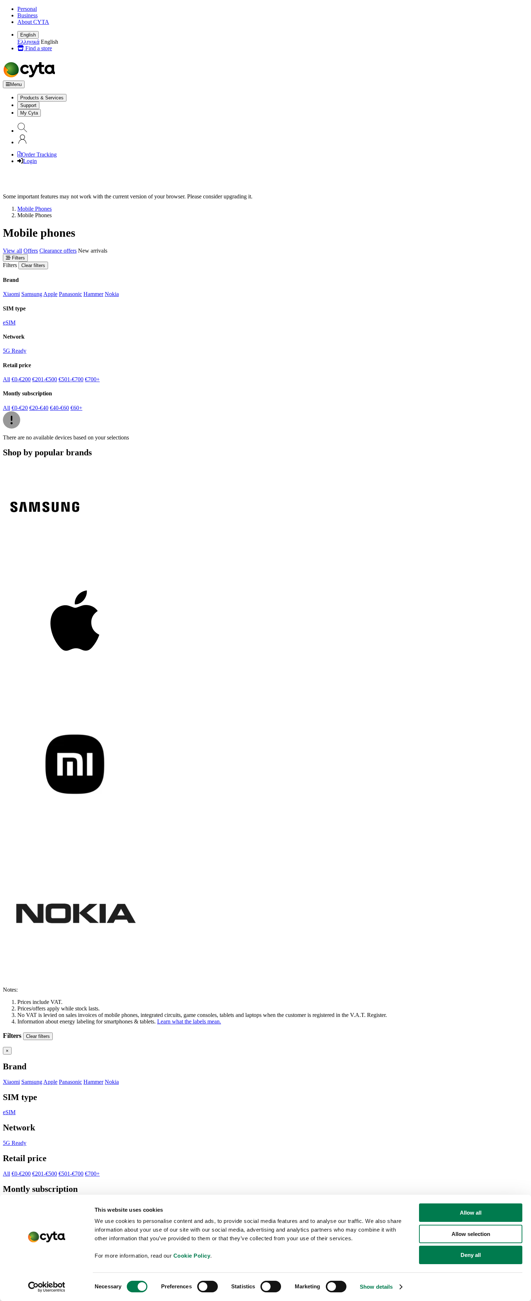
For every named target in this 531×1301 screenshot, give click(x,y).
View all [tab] (12, 251)
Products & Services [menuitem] (42, 97)
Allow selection (471, 1234)
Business (27, 15)
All (6, 379)
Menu (16, 84)
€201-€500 (44, 379)
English (28, 35)
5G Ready (14, 351)
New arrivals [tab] (92, 251)
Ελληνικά (28, 42)
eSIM (9, 322)
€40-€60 (59, 408)
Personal (27, 9)
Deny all (471, 1255)
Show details (376, 1287)
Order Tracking (39, 154)
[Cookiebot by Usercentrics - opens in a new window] (46, 1286)
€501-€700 (71, 379)
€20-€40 (38, 408)
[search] (22, 131)
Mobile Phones (34, 209)
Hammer (93, 294)
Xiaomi (11, 294)
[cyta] (31, 77)
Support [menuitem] (28, 105)
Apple (50, 294)
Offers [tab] (30, 251)
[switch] (207, 1286)
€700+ (92, 379)
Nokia (112, 294)
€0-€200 (21, 379)
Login (30, 161)
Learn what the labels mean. (189, 1021)
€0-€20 (20, 408)
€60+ (76, 408)
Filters (17, 258)
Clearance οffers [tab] (58, 251)
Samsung (31, 294)
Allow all (471, 1213)
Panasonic (70, 294)
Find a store (38, 48)
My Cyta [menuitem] (29, 113)
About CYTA (33, 22)
